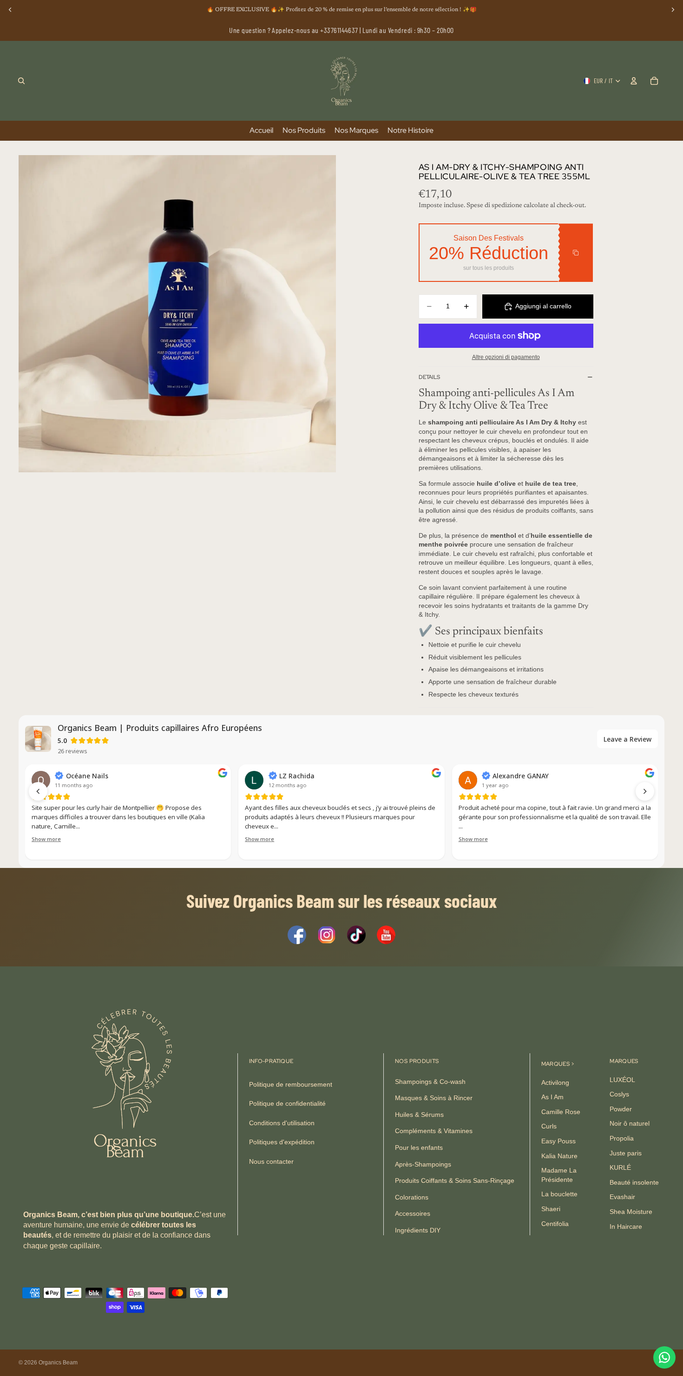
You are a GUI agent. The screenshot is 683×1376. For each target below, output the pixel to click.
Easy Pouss (558, 1141)
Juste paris (626, 1152)
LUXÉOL (622, 1079)
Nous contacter (271, 1161)
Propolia (622, 1138)
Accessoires (412, 1213)
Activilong (555, 1082)
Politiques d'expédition (282, 1142)
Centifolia (555, 1223)
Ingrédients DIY (417, 1230)
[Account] (634, 81)
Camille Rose (560, 1111)
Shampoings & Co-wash (430, 1081)
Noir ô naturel (630, 1123)
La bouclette (559, 1194)
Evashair (622, 1196)
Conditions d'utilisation (282, 1123)
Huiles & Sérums (419, 1114)
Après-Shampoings (423, 1163)
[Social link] (297, 935)
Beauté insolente (634, 1182)
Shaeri (550, 1209)
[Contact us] (664, 1357)
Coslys (619, 1094)
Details (429, 377)
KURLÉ (620, 1167)
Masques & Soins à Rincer (434, 1098)
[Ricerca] (21, 81)
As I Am (552, 1097)
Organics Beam (58, 1362)
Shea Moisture (631, 1211)
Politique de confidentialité (287, 1103)
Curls (549, 1126)
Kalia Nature (559, 1155)
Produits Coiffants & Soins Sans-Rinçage (454, 1180)
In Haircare (626, 1226)
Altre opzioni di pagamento (506, 357)
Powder (621, 1109)
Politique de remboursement (290, 1084)
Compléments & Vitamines (434, 1131)
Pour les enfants (419, 1147)
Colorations (411, 1196)
